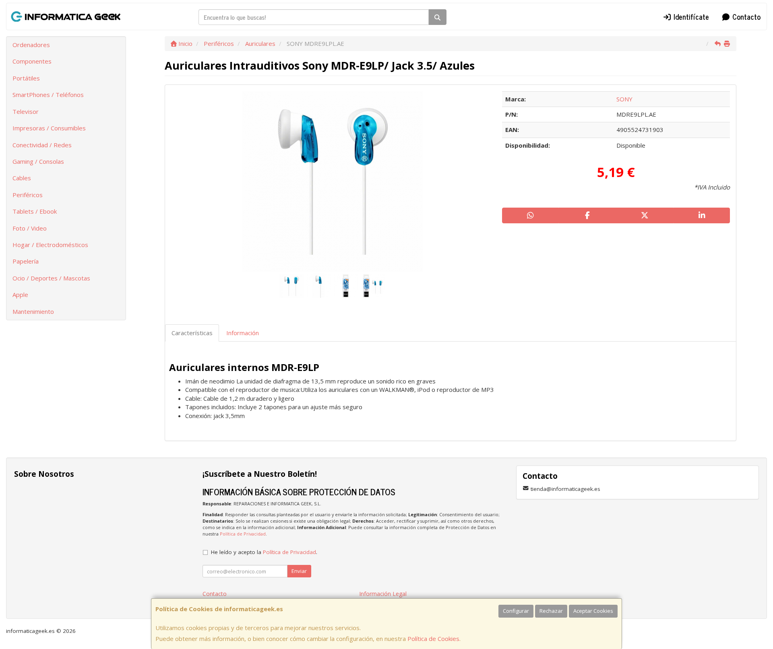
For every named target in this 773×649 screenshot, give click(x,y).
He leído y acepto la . (264, 552)
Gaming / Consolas (38, 161)
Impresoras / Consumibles (49, 128)
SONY (624, 99)
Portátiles (26, 78)
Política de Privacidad (243, 534)
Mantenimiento (33, 311)
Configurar (516, 610)
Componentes (32, 61)
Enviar (299, 571)
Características (192, 333)
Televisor (25, 111)
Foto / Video (29, 228)
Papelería (25, 261)
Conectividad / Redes (42, 145)
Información (242, 333)
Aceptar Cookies (593, 610)
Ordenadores (31, 45)
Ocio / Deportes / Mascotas (51, 278)
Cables (21, 178)
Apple (20, 295)
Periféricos (27, 195)
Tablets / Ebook (34, 211)
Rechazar (551, 610)
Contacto (745, 16)
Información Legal (383, 593)
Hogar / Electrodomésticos (50, 245)
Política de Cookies (433, 639)
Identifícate (690, 16)
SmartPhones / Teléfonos (48, 95)
